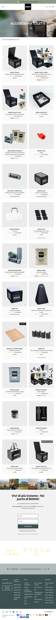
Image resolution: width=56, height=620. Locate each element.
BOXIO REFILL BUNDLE (15, 151)
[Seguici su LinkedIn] (20, 612)
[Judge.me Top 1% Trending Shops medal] (36, 554)
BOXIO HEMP (41, 270)
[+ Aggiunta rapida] (25, 68)
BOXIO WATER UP (41, 112)
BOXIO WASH (17, 587)
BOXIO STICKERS (41, 428)
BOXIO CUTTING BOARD (15, 349)
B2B (35, 590)
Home (3, 39)
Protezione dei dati (28, 597)
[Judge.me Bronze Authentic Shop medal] (42, 549)
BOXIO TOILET (14, 72)
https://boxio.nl (49, 597)
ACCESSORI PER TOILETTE (13, 39)
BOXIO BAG (14, 466)
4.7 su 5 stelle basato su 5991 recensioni (31, 569)
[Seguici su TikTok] (17, 612)
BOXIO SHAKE (14, 390)
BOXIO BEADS (14, 428)
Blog (25, 603)
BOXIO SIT (14, 308)
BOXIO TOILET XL (41, 466)
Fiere (35, 596)
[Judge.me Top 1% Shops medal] (48, 549)
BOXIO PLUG (41, 151)
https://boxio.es (49, 590)
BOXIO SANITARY (41, 390)
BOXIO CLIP (41, 229)
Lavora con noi (38, 587)
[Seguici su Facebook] (3, 612)
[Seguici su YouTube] (13, 612)
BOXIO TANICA (15, 229)
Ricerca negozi (38, 599)
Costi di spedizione (27, 583)
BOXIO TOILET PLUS (14, 112)
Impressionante (28, 594)
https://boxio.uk (49, 592)
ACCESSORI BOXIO (17, 598)
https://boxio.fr (49, 587)
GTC (25, 601)
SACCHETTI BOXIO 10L (14, 191)
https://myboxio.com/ (49, 583)
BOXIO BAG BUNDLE (14, 270)
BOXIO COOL (17, 592)
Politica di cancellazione (28, 590)
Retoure (26, 587)
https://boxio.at (49, 595)
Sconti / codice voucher (38, 583)
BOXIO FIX (41, 349)
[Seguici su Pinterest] (10, 612)
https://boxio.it (49, 600)
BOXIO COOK (17, 590)
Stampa (36, 602)
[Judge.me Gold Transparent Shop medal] (36, 549)
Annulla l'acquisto (7, 588)
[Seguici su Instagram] (7, 612)
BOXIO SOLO (41, 191)
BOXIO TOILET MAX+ (41, 72)
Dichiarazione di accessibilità (38, 593)
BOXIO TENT (41, 308)
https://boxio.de (49, 602)
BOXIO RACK (17, 595)
